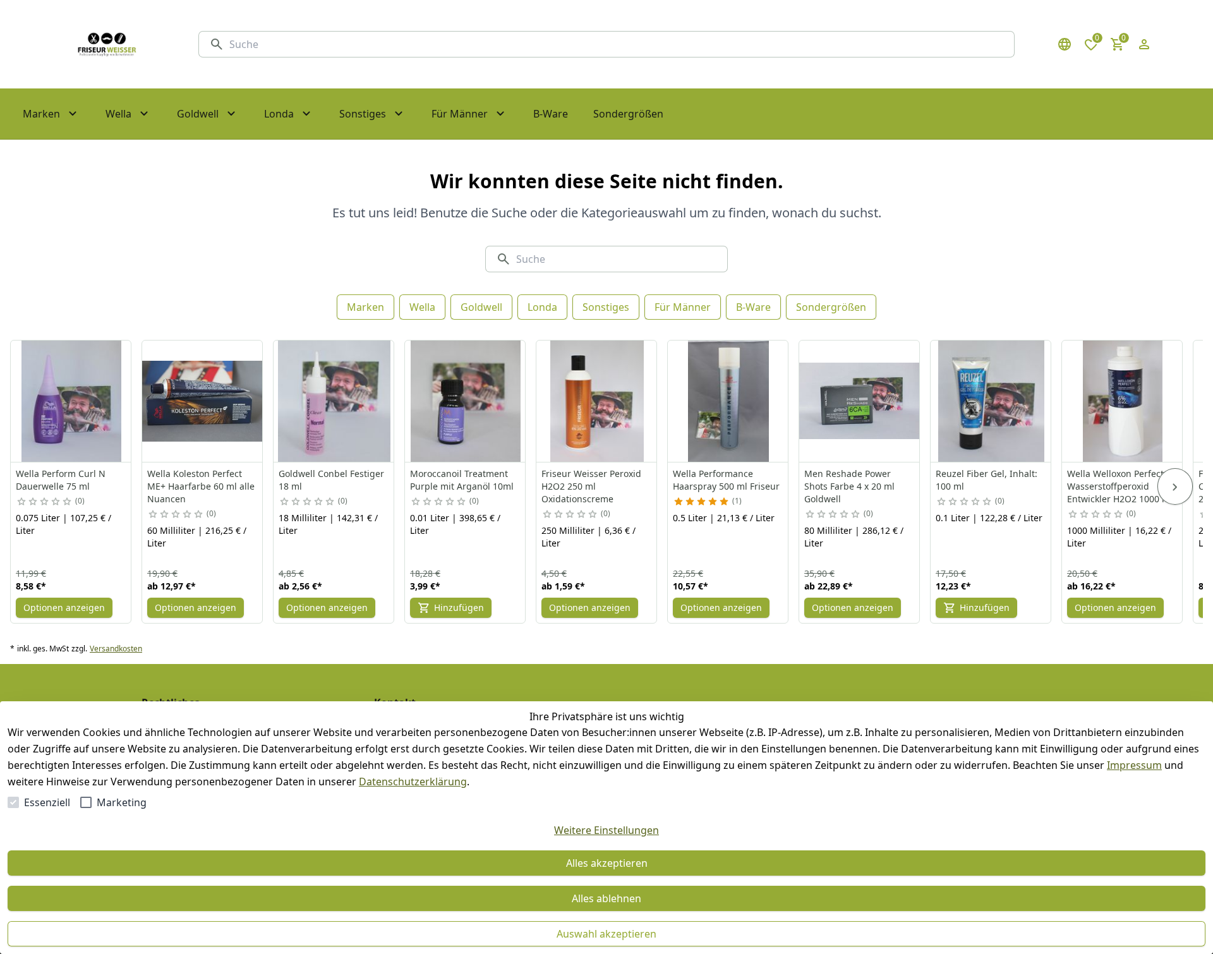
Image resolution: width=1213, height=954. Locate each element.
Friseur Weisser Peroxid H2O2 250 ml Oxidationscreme (591, 486)
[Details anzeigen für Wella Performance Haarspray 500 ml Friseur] (728, 401)
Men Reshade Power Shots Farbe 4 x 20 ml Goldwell (849, 486)
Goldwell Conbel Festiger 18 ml (331, 480)
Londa (542, 307)
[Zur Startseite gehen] (106, 44)
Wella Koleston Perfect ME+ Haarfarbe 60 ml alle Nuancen (201, 486)
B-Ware (753, 307)
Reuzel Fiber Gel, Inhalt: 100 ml (986, 480)
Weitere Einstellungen (606, 830)
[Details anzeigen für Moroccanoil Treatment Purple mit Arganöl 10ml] (465, 401)
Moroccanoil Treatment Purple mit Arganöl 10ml (462, 480)
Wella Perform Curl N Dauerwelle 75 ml (61, 480)
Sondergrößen (831, 307)
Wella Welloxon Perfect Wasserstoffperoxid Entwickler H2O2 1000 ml (1120, 486)
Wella (422, 307)
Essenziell (47, 802)
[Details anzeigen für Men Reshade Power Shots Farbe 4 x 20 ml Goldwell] (859, 401)
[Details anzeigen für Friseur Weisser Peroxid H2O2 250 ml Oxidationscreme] (597, 401)
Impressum (1134, 765)
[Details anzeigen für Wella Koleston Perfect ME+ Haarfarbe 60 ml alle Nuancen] (202, 401)
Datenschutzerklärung (413, 781)
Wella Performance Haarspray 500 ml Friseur (726, 480)
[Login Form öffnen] (1144, 44)
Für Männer (683, 307)
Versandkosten (116, 649)
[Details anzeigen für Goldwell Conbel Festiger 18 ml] (334, 401)
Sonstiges (605, 307)
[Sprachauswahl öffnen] (1064, 44)
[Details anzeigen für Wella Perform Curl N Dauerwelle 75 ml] (71, 401)
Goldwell (481, 307)
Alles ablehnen (606, 898)
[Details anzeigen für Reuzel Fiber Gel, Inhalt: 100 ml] (991, 401)
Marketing (122, 802)
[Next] (1175, 486)
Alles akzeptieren (607, 863)
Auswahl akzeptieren (606, 934)
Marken (365, 307)
